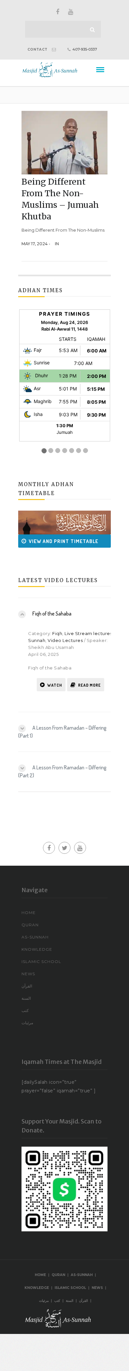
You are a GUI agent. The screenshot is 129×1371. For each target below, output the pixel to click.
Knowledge (37, 949)
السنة (26, 998)
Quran (30, 924)
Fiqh (57, 633)
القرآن (27, 985)
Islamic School (41, 961)
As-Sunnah (35, 937)
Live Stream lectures (88, 633)
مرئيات (27, 1022)
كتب (25, 1010)
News (28, 973)
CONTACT (37, 49)
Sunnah (36, 640)
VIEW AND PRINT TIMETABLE (54, 541)
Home (29, 912)
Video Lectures (65, 640)
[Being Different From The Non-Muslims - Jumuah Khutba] (65, 142)
